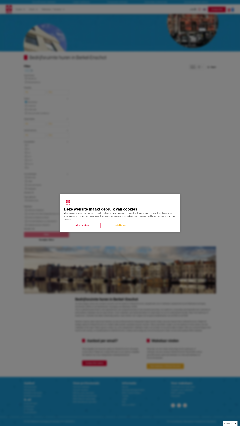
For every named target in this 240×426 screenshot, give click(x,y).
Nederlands (228, 424)
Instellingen (120, 225)
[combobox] (230, 423)
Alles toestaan (82, 225)
